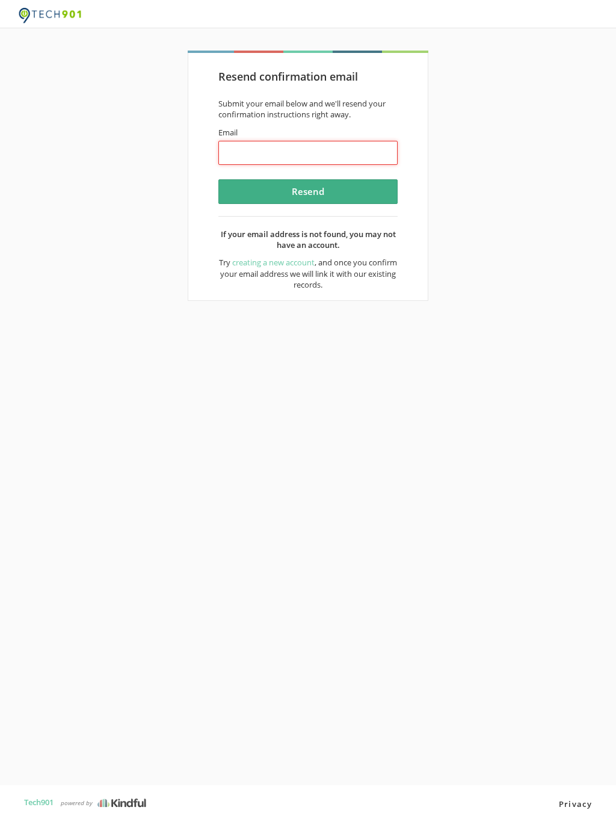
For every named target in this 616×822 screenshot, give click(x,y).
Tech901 (39, 802)
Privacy (575, 804)
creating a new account (273, 262)
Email (228, 132)
